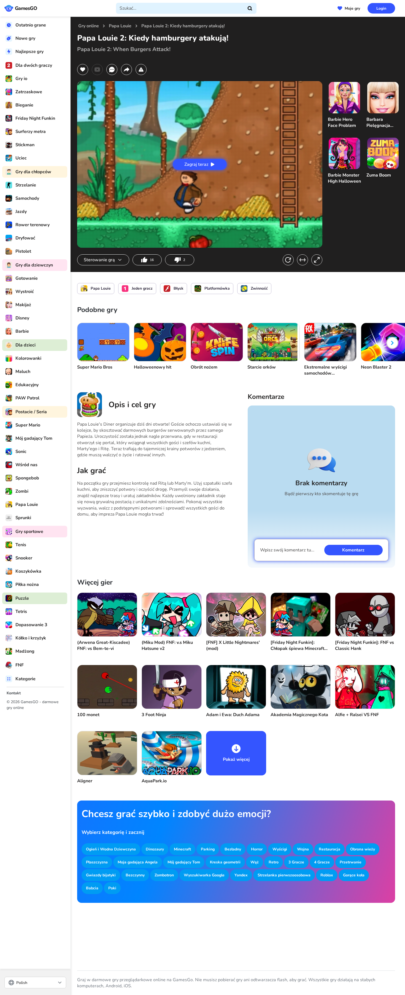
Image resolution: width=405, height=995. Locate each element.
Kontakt (14, 693)
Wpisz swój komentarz (287, 550)
